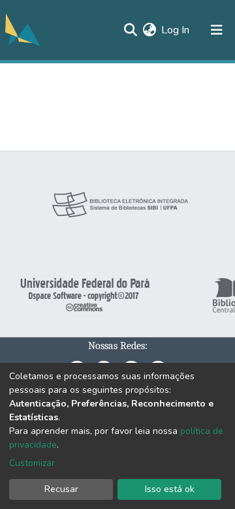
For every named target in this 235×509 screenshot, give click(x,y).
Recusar (61, 489)
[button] (149, 30)
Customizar (32, 463)
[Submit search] (130, 30)
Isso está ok (170, 489)
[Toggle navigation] (216, 30)
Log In (176, 30)
